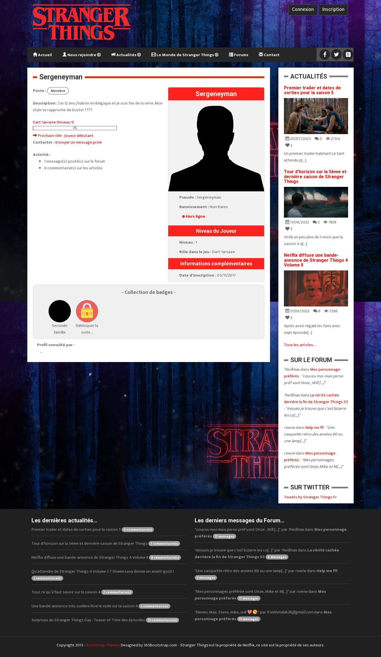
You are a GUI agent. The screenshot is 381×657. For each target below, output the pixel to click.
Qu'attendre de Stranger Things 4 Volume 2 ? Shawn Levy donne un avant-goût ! (103, 574)
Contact (271, 54)
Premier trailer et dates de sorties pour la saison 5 (312, 90)
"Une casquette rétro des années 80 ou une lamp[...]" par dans (266, 573)
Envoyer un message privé (79, 142)
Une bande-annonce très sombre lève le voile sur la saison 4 (100, 606)
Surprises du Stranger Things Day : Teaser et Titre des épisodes (104, 619)
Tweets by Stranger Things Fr (310, 497)
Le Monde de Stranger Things (185, 54)
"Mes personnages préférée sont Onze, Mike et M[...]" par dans (260, 595)
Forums (240, 54)
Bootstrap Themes (103, 645)
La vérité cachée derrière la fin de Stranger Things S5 (316, 398)
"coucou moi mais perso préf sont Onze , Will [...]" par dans (271, 533)
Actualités (126, 54)
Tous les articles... (299, 344)
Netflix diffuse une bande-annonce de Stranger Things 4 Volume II (316, 260)
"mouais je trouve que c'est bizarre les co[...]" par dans (267, 553)
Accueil (44, 54)
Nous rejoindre (82, 54)
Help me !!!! (314, 427)
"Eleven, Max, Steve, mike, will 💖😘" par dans (263, 615)
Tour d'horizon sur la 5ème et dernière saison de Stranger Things (315, 176)
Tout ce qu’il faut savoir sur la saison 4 (81, 592)
